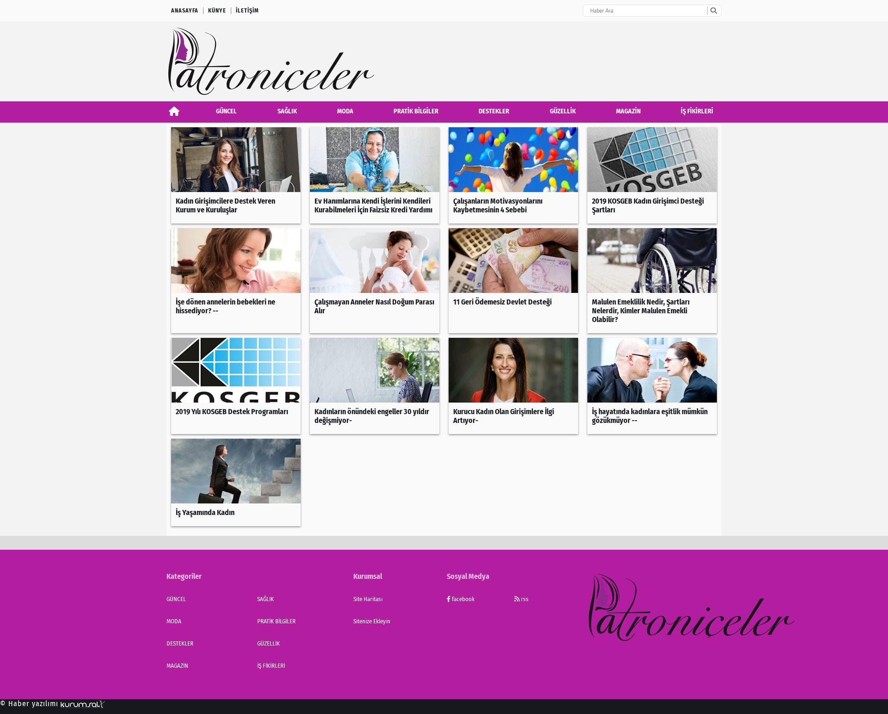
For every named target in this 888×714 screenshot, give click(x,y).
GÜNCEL (226, 111)
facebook (462, 599)
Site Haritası (367, 599)
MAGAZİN (628, 111)
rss (524, 599)
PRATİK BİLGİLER (416, 111)
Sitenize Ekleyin (371, 621)
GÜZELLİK (563, 111)
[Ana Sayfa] (174, 111)
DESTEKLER (494, 111)
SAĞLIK (287, 111)
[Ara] (713, 10)
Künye (217, 10)
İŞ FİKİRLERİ (697, 111)
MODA (345, 111)
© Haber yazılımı (30, 703)
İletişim (247, 10)
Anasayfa (184, 10)
